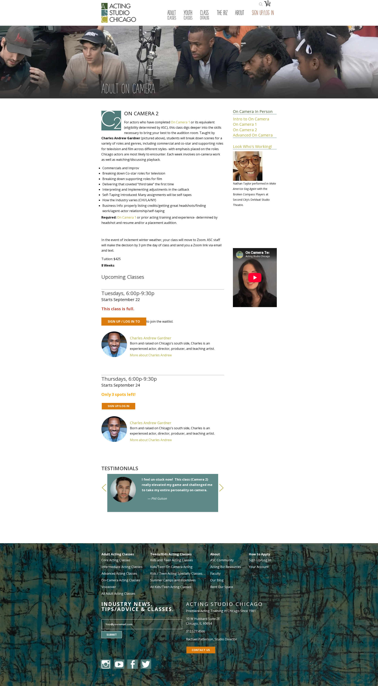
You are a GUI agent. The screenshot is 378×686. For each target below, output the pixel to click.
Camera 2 (199, 479)
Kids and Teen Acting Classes (171, 560)
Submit (112, 634)
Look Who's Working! (252, 146)
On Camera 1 (180, 122)
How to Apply (259, 554)
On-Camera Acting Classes (120, 580)
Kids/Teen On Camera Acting (171, 567)
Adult (171, 15)
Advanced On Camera (253, 135)
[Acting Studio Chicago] (118, 21)
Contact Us (201, 650)
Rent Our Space (221, 587)
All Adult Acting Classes (118, 593)
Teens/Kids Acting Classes (171, 554)
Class (204, 15)
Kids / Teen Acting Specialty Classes (176, 573)
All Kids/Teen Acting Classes (170, 587)
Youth (188, 15)
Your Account (259, 567)
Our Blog (217, 580)
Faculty (215, 573)
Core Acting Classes (115, 560)
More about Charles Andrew (151, 355)
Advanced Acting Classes (119, 573)
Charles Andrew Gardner (150, 338)
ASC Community (222, 560)
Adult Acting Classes (117, 554)
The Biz (222, 13)
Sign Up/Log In (263, 13)
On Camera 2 (245, 129)
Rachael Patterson (199, 639)
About (239, 13)
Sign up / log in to (124, 321)
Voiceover (108, 587)
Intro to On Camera (251, 119)
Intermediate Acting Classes (121, 567)
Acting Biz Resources (225, 567)
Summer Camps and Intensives (173, 580)
